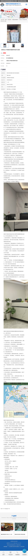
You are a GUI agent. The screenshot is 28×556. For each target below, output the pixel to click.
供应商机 (9, 19)
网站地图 (22, 546)
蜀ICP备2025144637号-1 (17, 543)
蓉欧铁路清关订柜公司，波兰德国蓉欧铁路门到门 (10, 534)
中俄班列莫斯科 (15, 19)
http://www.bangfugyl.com (5, 508)
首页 (6, 19)
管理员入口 (18, 546)
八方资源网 (10, 546)
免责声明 (14, 546)
